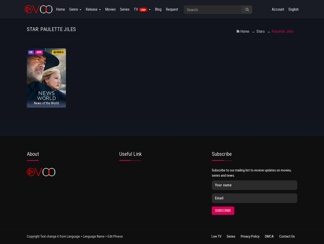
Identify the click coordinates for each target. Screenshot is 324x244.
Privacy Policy (250, 236)
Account (278, 9)
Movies (110, 9)
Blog (158, 9)
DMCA (269, 236)
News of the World (46, 103)
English (293, 9)
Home (60, 9)
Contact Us (287, 236)
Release (92, 9)
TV (140, 9)
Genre (74, 9)
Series (125, 9)
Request (172, 9)
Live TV (216, 236)
